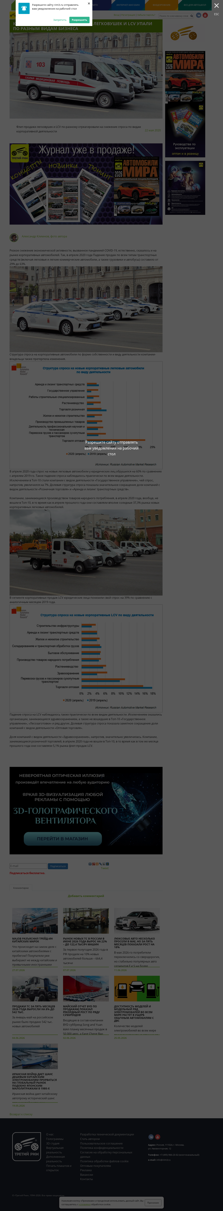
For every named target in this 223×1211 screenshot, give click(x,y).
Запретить (60, 19)
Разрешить (79, 19)
